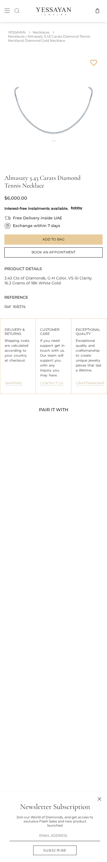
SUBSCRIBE (55, 850)
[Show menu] (7, 11)
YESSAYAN (17, 32)
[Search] (17, 11)
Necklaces (41, 32)
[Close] (99, 799)
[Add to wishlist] (94, 63)
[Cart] (97, 11)
